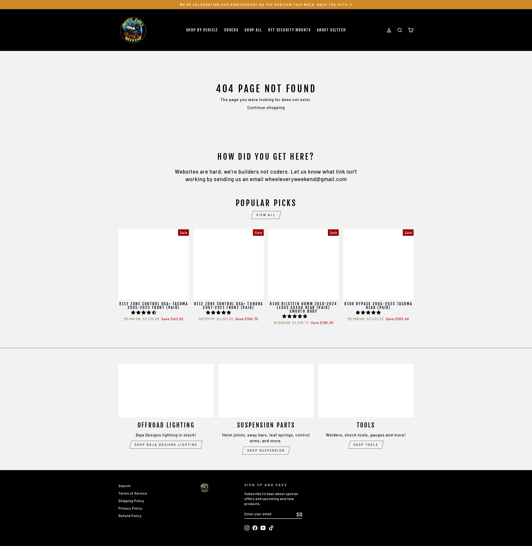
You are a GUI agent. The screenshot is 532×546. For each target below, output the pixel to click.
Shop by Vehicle (202, 30)
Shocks (231, 30)
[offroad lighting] (166, 390)
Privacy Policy (130, 508)
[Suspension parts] (266, 390)
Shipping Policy (131, 501)
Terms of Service (132, 493)
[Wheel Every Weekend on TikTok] (271, 527)
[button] (144, 312)
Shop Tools (365, 444)
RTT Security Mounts (289, 30)
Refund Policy (130, 516)
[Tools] (366, 390)
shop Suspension (266, 450)
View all (266, 215)
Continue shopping (266, 107)
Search (124, 486)
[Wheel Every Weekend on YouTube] (263, 527)
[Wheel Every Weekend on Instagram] (246, 527)
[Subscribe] (299, 514)
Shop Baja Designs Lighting (166, 444)
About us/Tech (331, 30)
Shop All (253, 30)
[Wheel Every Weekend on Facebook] (254, 527)
